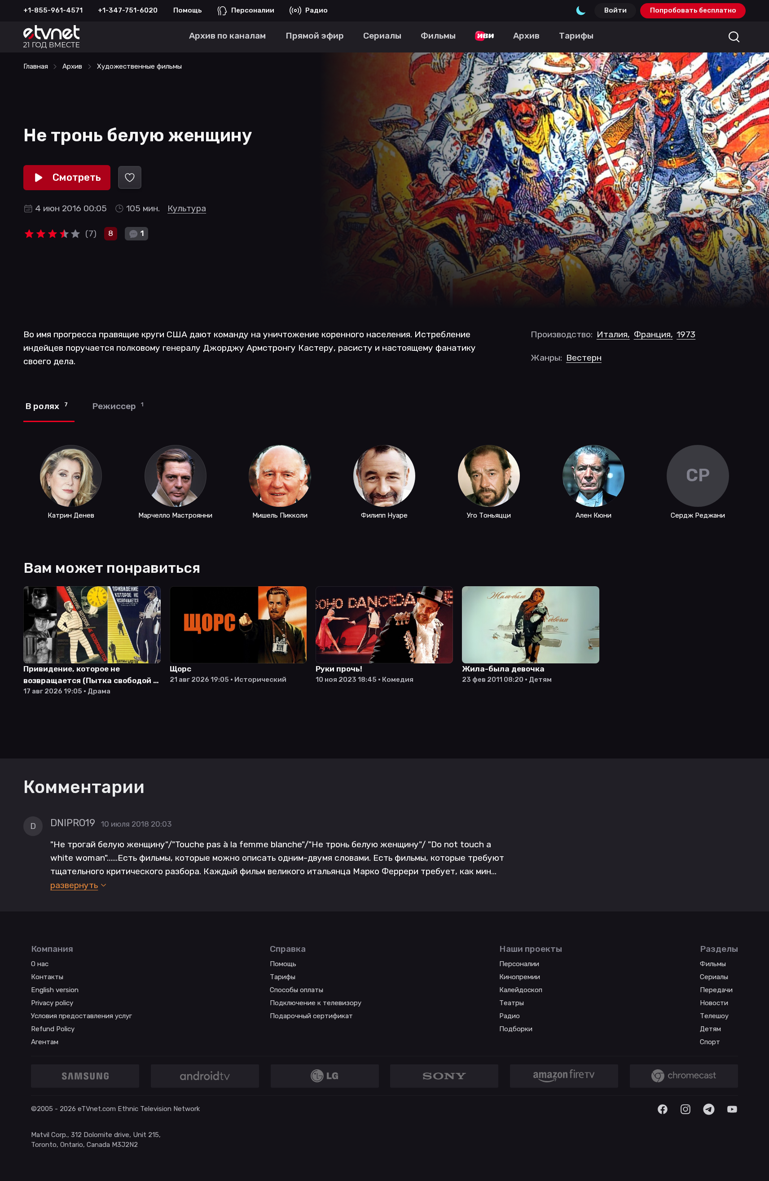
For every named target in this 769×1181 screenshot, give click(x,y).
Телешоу (714, 1016)
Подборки (515, 1029)
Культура (186, 208)
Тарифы (282, 977)
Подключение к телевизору (315, 1003)
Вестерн (584, 358)
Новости (714, 1003)
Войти (615, 10)
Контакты (47, 977)
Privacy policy (52, 1003)
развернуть (74, 885)
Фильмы (713, 964)
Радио (316, 10)
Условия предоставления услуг (81, 1016)
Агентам (44, 1042)
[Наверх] (750, 1162)
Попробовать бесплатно (693, 10)
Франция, (653, 334)
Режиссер (118, 406)
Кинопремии (519, 977)
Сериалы (714, 977)
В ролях (46, 406)
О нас (39, 964)
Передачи (716, 990)
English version (55, 990)
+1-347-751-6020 (128, 10)
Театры (511, 1003)
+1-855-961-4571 (53, 10)
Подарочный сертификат (311, 1016)
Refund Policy (53, 1029)
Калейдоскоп (520, 990)
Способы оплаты (296, 990)
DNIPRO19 (72, 822)
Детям (710, 1029)
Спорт (710, 1042)
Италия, (613, 334)
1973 (686, 334)
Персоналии (252, 10)
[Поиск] (734, 37)
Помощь (187, 10)
